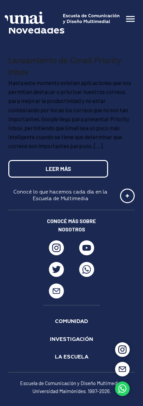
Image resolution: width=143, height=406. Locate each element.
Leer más (58, 168)
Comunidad (71, 321)
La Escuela (71, 357)
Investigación (71, 339)
